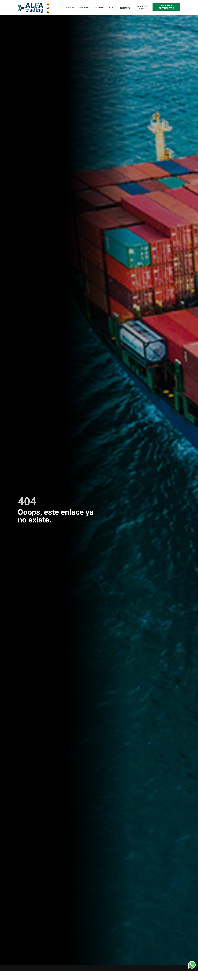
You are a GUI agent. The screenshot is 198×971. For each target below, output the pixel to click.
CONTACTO (125, 8)
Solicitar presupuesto (166, 6)
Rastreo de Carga (142, 7)
